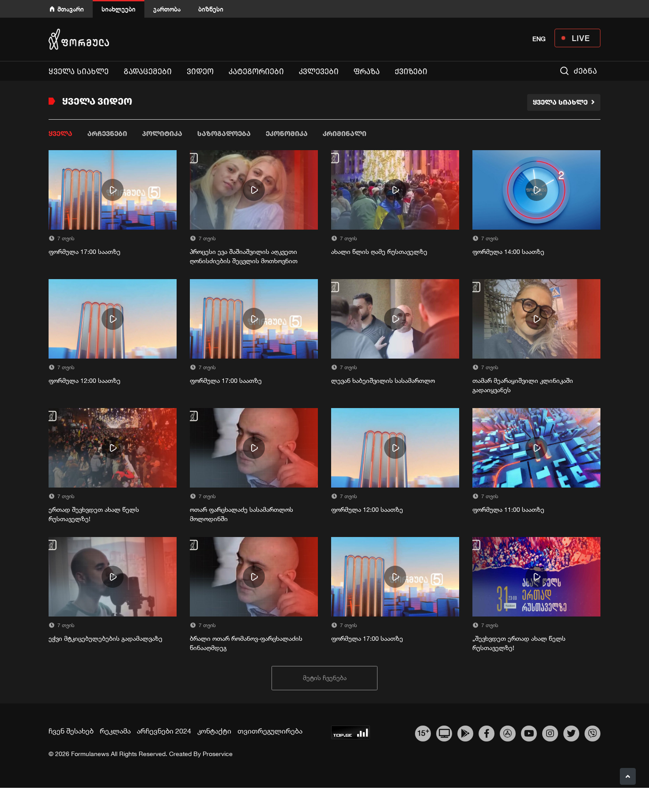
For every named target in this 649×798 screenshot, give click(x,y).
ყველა (60, 133)
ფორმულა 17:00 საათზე (85, 251)
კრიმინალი (344, 133)
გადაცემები (148, 71)
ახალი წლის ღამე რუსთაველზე (379, 251)
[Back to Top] (628, 776)
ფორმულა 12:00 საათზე (85, 380)
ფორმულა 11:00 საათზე (508, 509)
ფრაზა (367, 71)
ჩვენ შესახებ (71, 731)
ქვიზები (411, 71)
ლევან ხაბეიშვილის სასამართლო (383, 380)
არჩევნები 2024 (164, 731)
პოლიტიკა (162, 133)
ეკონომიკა (287, 133)
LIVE (581, 38)
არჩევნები (107, 133)
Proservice (218, 753)
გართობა (167, 9)
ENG (539, 38)
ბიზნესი (210, 9)
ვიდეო (200, 71)
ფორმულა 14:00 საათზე (508, 251)
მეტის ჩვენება (325, 677)
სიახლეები (119, 9)
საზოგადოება (224, 133)
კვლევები (319, 71)
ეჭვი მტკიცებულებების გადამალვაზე (105, 638)
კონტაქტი (214, 731)
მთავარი (70, 9)
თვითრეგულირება (270, 731)
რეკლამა (115, 731)
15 (423, 732)
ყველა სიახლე (79, 71)
